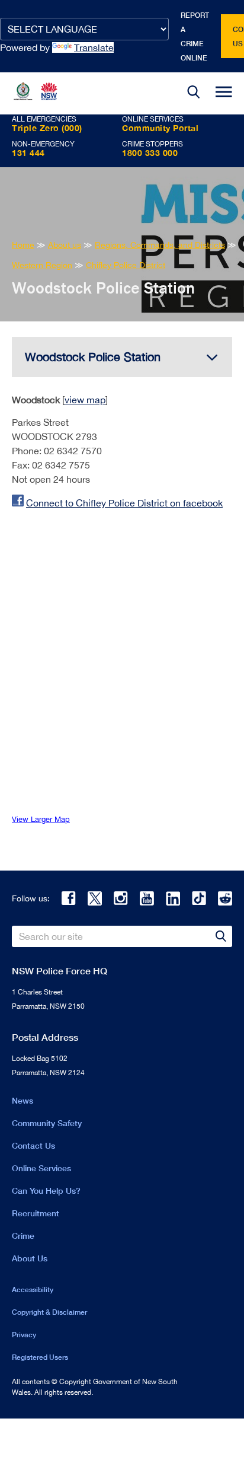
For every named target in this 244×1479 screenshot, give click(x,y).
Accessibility (32, 1289)
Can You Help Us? (46, 1190)
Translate (94, 47)
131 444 (28, 153)
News (22, 1100)
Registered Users (40, 1357)
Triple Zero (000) (47, 128)
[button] (193, 93)
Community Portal (160, 128)
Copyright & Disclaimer (49, 1312)
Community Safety (47, 1123)
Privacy (24, 1334)
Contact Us (33, 1145)
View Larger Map (41, 819)
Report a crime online (195, 36)
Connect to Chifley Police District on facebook (124, 503)
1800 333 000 (150, 153)
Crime (23, 1236)
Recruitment (35, 1213)
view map (85, 399)
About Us (29, 1258)
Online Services (41, 1168)
